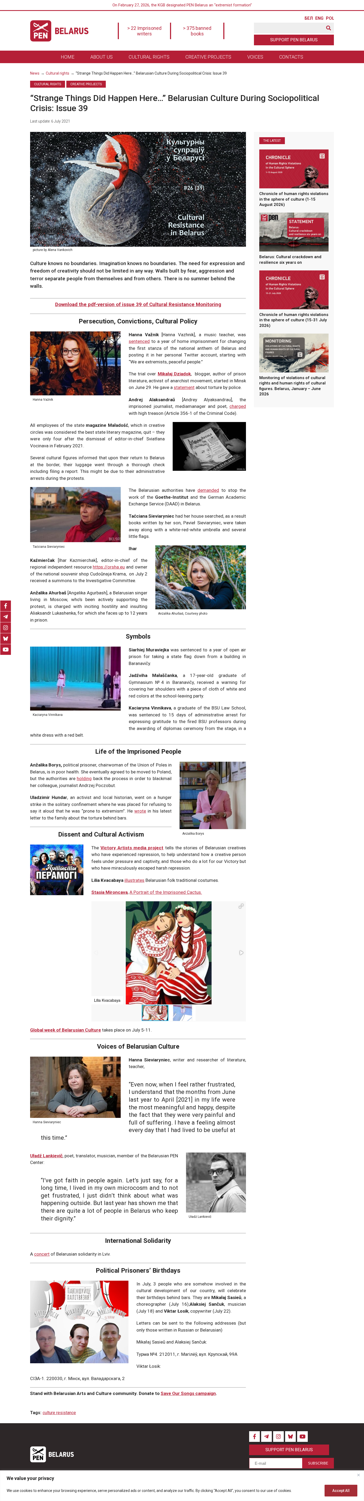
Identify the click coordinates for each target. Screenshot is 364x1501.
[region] (182, 1485)
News (34, 73)
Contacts (291, 57)
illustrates (134, 880)
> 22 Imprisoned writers (144, 30)
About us (101, 57)
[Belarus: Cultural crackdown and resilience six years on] (294, 232)
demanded (208, 490)
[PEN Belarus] (59, 31)
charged (237, 406)
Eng (319, 18)
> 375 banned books (197, 30)
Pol (330, 18)
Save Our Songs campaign (188, 1393)
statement (184, 387)
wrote (140, 811)
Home (67, 57)
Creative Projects (86, 84)
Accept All (341, 1490)
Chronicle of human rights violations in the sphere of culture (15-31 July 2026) (293, 320)
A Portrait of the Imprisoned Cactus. (166, 892)
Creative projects (208, 57)
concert (42, 1254)
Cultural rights (149, 57)
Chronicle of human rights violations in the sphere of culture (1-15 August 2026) (293, 199)
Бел (309, 18)
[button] (241, 906)
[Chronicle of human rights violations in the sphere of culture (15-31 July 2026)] (294, 289)
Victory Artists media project (131, 847)
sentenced (139, 341)
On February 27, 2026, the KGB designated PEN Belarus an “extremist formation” (182, 5)
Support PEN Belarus (294, 39)
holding (84, 778)
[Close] (358, 1475)
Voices (255, 57)
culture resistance (59, 1412)
